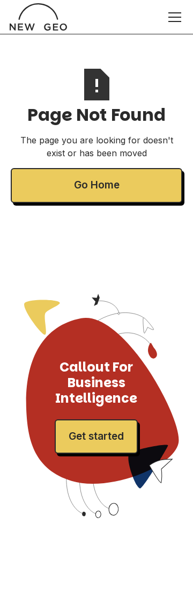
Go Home (97, 185)
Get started (96, 436)
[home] (38, 17)
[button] (172, 17)
